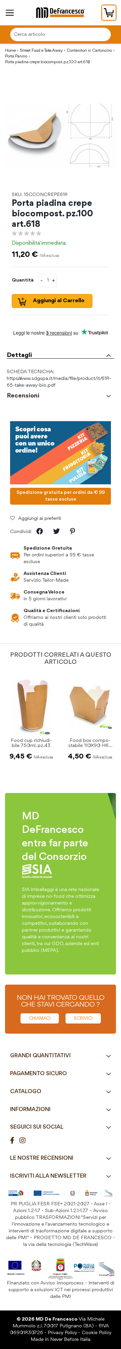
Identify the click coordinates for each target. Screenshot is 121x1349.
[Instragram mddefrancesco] (25, 1141)
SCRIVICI (83, 1018)
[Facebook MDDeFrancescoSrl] (14, 1141)
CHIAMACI (39, 1018)
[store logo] (60, 13)
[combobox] (60, 34)
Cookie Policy (97, 1332)
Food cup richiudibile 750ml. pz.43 (31, 743)
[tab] (60, 353)
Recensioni (23, 395)
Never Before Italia (70, 1339)
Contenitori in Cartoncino (89, 50)
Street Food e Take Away (41, 50)
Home (10, 50)
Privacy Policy (62, 1332)
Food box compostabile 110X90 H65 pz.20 (90, 745)
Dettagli (19, 355)
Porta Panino (16, 56)
